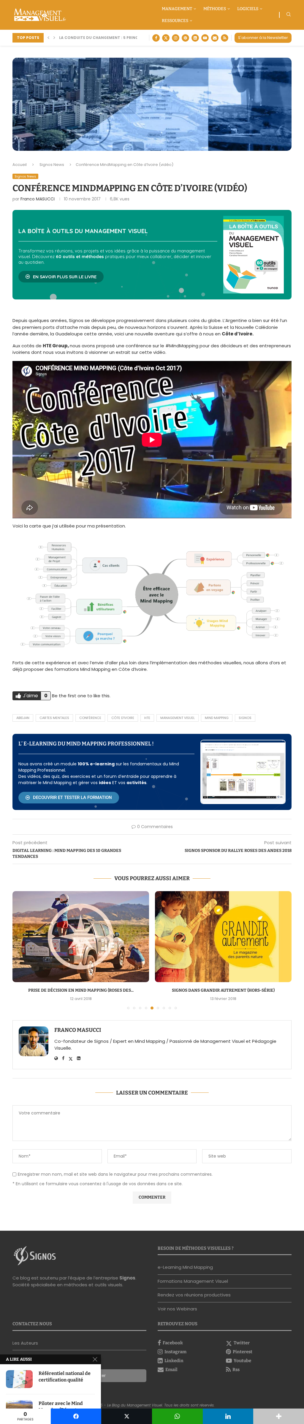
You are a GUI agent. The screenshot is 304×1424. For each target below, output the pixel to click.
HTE (147, 717)
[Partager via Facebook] (76, 1416)
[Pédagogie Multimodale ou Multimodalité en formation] (223, 936)
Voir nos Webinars (177, 1309)
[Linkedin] (195, 38)
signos (245, 717)
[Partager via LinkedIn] (228, 1416)
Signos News (51, 164)
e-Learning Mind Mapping (185, 1267)
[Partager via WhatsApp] (177, 1416)
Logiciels (247, 8)
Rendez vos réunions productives (194, 1295)
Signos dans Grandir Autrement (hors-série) (80, 990)
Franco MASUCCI (37, 199)
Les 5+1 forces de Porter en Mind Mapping (109, 37)
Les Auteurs (25, 1343)
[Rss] (224, 38)
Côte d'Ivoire (122, 717)
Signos (127, 1278)
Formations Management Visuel (193, 1281)
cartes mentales (54, 717)
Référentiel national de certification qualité (65, 1376)
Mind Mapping (217, 717)
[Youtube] (205, 38)
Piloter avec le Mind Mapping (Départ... (61, 1407)
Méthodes (214, 8)
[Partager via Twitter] (126, 1416)
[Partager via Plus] (278, 1416)
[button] (48, 38)
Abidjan (22, 717)
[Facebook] (156, 38)
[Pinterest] (185, 38)
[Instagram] (175, 38)
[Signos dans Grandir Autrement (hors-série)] (80, 936)
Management (177, 8)
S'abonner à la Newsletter (263, 37)
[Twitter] (166, 38)
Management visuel (177, 717)
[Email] (214, 38)
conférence (90, 717)
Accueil (19, 164)
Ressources (175, 20)
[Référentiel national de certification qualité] (19, 1379)
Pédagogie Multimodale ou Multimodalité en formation (223, 990)
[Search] (289, 15)
